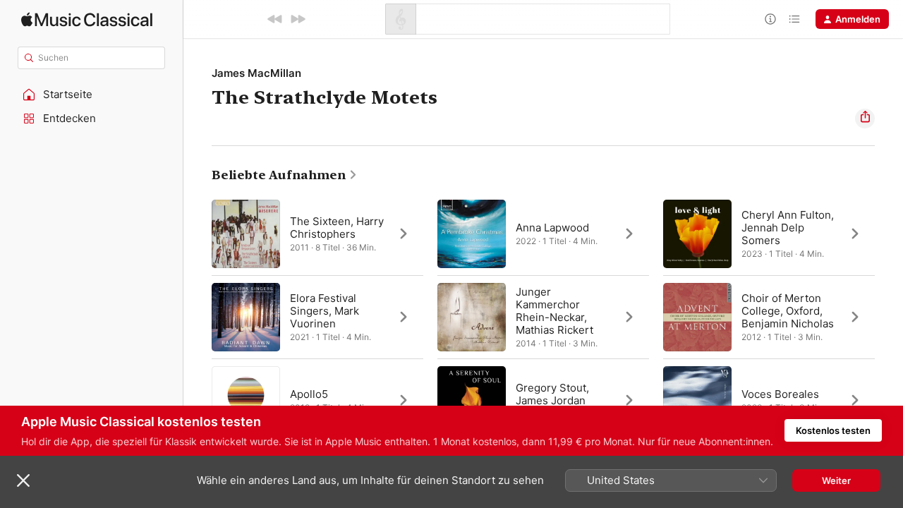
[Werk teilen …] (865, 118)
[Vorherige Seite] (197, 316)
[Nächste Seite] (889, 316)
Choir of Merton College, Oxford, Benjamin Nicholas (787, 310)
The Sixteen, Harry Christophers (337, 227)
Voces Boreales (780, 394)
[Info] (770, 19)
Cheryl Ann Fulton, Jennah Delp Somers (787, 227)
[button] (91, 94)
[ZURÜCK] (275, 19)
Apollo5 (309, 394)
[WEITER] (297, 19)
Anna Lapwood (552, 227)
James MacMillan (256, 73)
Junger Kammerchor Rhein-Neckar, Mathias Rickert (554, 311)
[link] (285, 175)
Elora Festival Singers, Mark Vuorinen (324, 310)
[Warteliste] (794, 19)
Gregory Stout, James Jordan (552, 394)
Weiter (836, 480)
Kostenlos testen (833, 430)
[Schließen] (23, 480)
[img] (86, 19)
